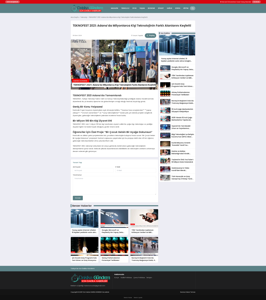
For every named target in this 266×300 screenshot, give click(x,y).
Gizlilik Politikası (126, 277)
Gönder (78, 198)
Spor (134, 8)
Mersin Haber (128, 297)
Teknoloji (125, 8)
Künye (116, 277)
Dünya (177, 8)
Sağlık (169, 8)
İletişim (149, 277)
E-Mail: (117, 167)
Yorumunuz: (77, 175)
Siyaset (161, 8)
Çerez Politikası (139, 277)
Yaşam (142, 8)
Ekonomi (151, 8)
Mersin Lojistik (138, 297)
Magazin (114, 8)
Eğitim (185, 8)
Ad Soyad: (77, 167)
